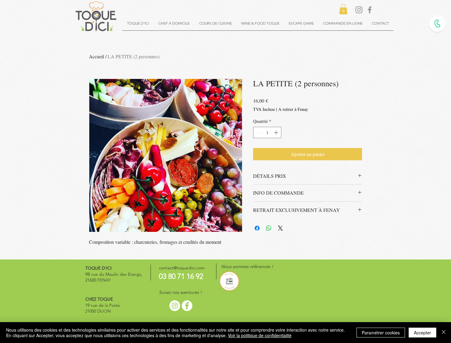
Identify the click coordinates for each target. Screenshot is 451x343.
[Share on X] (280, 228)
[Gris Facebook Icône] (369, 9)
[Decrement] (258, 132)
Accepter (422, 332)
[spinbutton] (267, 132)
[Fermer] (443, 332)
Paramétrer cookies (381, 332)
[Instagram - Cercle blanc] (174, 305)
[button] (343, 9)
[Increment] (276, 132)
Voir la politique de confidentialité (259, 335)
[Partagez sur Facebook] (257, 228)
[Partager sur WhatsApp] (268, 228)
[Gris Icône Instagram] (359, 9)
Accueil (96, 56)
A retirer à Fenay (293, 109)
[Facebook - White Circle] (187, 305)
